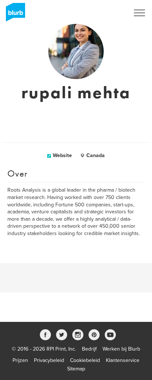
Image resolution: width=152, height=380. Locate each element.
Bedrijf (89, 349)
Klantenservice (122, 360)
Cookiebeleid (85, 360)
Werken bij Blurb (121, 349)
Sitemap (76, 369)
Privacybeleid (49, 360)
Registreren (107, 13)
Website (62, 155)
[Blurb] (13, 14)
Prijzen (20, 360)
